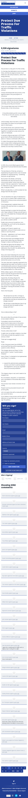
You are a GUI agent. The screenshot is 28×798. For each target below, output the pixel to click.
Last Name (5, 424)
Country (4, 448)
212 (13, 771)
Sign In (14, 783)
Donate (14, 10)
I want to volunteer (9, 463)
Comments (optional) (8, 454)
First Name (5, 418)
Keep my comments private (12, 461)
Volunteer (14, 7)
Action (16, 38)
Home (10, 38)
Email (4, 430)
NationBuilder (13, 790)
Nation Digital (21, 790)
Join (14, 13)
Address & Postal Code (8, 442)
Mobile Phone (6, 436)
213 (18, 771)
